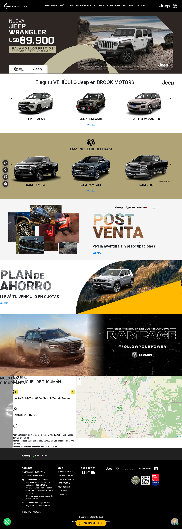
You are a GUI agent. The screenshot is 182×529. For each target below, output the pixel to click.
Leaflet (179, 436)
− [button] (79, 382)
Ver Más (91, 125)
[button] (21, 36)
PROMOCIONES (113, 5)
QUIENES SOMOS (50, 5)
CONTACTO (140, 5)
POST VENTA (99, 5)
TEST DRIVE (128, 5)
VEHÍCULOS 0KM (66, 5)
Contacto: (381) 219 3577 (25, 415)
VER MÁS (97, 253)
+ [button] (79, 379)
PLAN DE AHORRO (83, 5)
